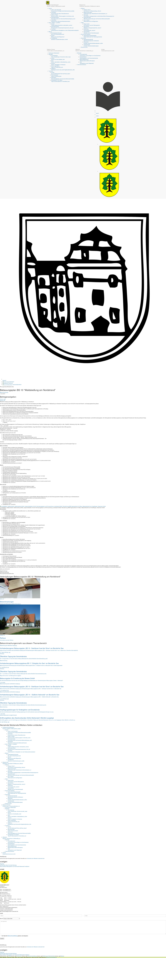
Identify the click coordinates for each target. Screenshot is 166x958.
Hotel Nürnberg (13, 865)
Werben (62, 956)
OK (47, 957)
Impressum (19, 956)
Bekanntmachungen (4, 392)
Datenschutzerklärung (13, 935)
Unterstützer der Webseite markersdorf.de (35, 858)
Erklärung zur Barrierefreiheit (49, 956)
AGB (10, 956)
